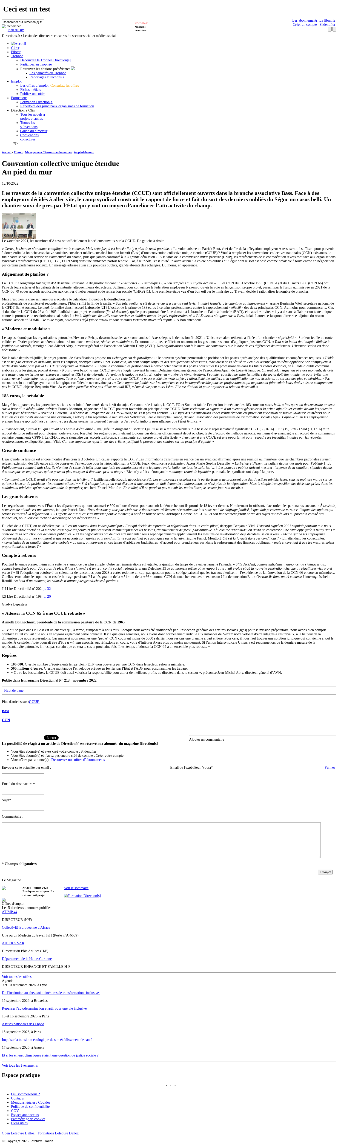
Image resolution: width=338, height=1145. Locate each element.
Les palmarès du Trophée (47, 73)
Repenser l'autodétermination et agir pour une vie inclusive (44, 1008)
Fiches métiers (31, 89)
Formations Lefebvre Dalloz (58, 1133)
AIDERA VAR (13, 943)
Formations (19, 98)
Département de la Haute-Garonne (27, 959)
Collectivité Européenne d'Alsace (26, 927)
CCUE (34, 702)
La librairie (327, 20)
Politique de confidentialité (30, 1106)
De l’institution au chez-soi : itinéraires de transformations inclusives (51, 993)
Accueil (6, 152)
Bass (5, 711)
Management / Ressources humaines (48, 152)
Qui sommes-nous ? (25, 1094)
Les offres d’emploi (34, 85)
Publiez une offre (32, 94)
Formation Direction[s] (36, 102)
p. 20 (47, 596)
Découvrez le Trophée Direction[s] (45, 60)
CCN (6, 720)
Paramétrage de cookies (28, 1119)
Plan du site (16, 30)
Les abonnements (305, 20)
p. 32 (47, 589)
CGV (15, 1111)
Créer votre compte (109, 755)
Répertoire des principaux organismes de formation (57, 106)
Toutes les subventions (28, 125)
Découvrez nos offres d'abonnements (78, 760)
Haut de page (13, 690)
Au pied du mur (84, 152)
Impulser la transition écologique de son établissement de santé (47, 1040)
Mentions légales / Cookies (30, 1102)
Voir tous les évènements (20, 1065)
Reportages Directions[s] (47, 77)
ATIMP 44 (9, 912)
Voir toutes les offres (17, 977)
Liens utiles (19, 1123)
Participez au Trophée (36, 64)
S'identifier (327, 24)
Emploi (16, 81)
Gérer (15, 48)
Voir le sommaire (76, 888)
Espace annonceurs (25, 1115)
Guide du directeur (33, 131)
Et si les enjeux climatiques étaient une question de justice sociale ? (50, 1055)
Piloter (15, 52)
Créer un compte (305, 24)
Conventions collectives (29, 137)
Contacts (17, 1098)
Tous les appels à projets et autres (32, 116)
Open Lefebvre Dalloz (18, 1133)
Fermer (330, 767)
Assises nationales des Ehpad (23, 1024)
